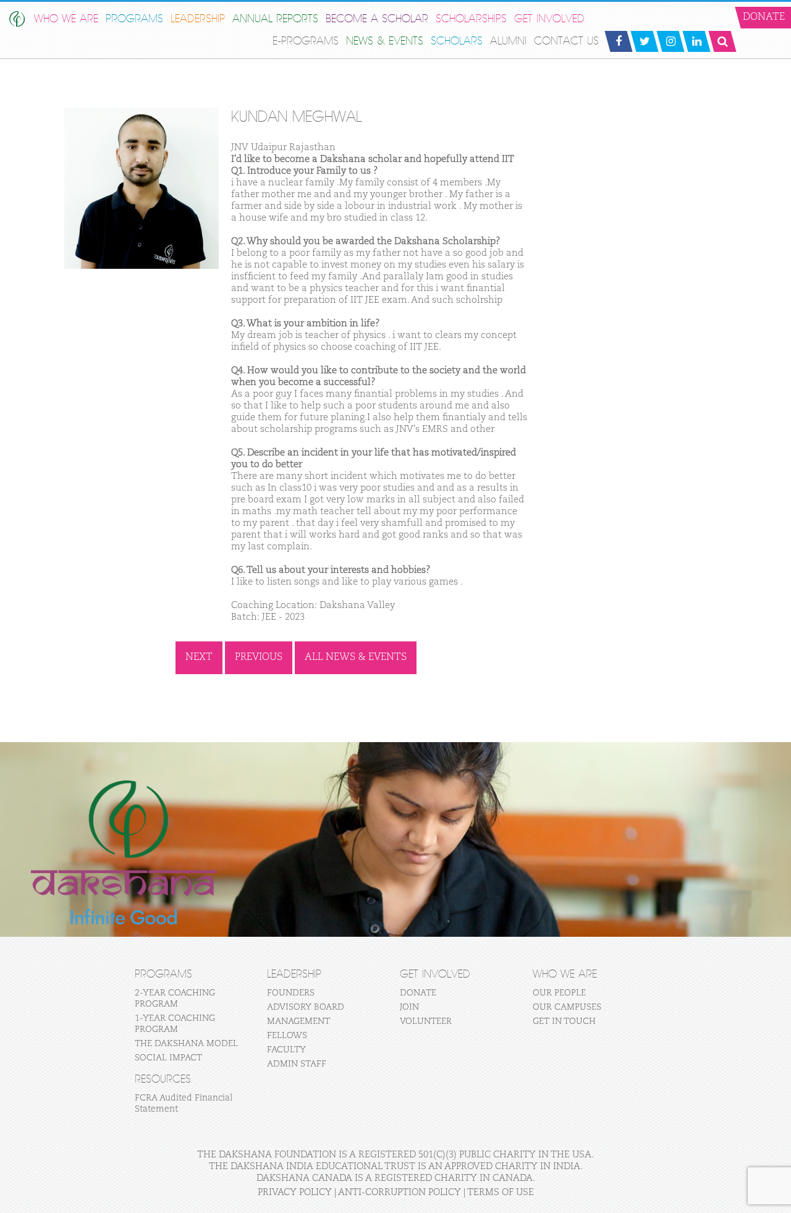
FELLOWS (287, 1035)
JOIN (409, 1007)
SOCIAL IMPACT (168, 1058)
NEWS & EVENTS (384, 41)
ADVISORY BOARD (305, 1007)
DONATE (418, 993)
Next (199, 657)
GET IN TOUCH (564, 1021)
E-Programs (306, 41)
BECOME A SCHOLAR (377, 18)
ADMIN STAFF (296, 1064)
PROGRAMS (134, 18)
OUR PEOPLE (559, 993)
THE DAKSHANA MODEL (186, 1043)
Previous (258, 657)
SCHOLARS (457, 41)
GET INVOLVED (549, 18)
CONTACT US (566, 41)
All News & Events (356, 657)
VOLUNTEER (426, 1021)
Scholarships (471, 18)
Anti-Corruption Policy (399, 1192)
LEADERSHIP (198, 18)
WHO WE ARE (66, 18)
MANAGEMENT (298, 1021)
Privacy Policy (295, 1192)
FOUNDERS (291, 993)
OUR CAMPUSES (567, 1007)
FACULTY (286, 1050)
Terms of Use (500, 1192)
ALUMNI (508, 41)
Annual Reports (275, 18)
